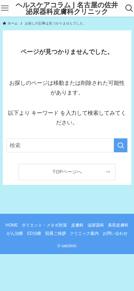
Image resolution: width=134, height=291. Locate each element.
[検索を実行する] (120, 145)
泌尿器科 (96, 225)
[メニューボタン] (5, 8)
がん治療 (15, 233)
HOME (11, 225)
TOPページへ (67, 171)
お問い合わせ (115, 233)
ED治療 (34, 233)
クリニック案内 (84, 233)
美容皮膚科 (118, 225)
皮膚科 (77, 225)
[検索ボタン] (129, 8)
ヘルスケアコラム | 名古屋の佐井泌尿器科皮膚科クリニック (67, 8)
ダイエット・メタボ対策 (44, 225)
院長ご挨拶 (55, 233)
